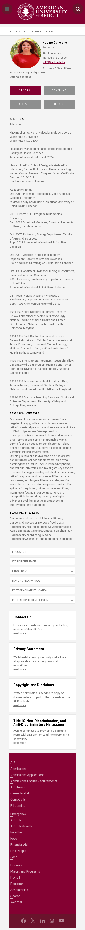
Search (15, 896)
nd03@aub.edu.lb (53, 62)
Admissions (18, 769)
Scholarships (19, 890)
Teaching (59, 90)
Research (25, 104)
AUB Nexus (18, 787)
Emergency (18, 814)
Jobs (13, 857)
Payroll (15, 877)
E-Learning (17, 805)
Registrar (16, 883)
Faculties (16, 832)
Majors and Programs (25, 871)
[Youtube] (61, 920)
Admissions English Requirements (33, 781)
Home (13, 31)
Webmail (16, 902)
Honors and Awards (26, 580)
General (25, 90)
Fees (13, 838)
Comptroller (18, 799)
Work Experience (24, 561)
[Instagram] (52, 920)
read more (19, 633)
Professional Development (31, 600)
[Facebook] (23, 920)
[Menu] (7, 8)
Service (59, 104)
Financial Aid (19, 844)
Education (19, 551)
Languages (19, 571)
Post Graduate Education (30, 590)
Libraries (16, 865)
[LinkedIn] (42, 920)
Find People (18, 851)
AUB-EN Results (21, 826)
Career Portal (19, 793)
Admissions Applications (27, 775)
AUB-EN (15, 820)
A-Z (13, 762)
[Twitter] (33, 920)
